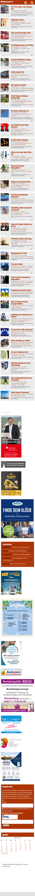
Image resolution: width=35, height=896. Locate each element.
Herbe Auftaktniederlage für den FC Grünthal (21, 379)
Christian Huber (16, 10)
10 (16, 845)
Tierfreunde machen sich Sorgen (21, 238)
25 (20, 849)
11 (32, 249)
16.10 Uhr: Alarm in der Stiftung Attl (21, 7)
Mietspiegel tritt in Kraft (19, 253)
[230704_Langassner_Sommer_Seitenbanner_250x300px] (11, 571)
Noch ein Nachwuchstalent (17, 564)
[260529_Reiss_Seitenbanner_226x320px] (11, 753)
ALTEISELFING (20, 37)
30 (11, 851)
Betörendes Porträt (17, 19)
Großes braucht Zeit (17, 72)
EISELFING (30, 293)
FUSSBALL (22, 321)
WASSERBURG (14, 50)
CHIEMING (21, 102)
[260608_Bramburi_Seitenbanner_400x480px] (17, 599)
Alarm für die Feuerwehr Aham (21, 32)
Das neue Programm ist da (19, 352)
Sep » (6, 853)
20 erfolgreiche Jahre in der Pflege (22, 45)
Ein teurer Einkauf (17, 264)
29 (6, 851)
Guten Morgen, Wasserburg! (20, 392)
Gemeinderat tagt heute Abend (21, 290)
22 (6, 849)
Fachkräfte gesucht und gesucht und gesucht (21, 208)
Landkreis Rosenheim (24, 75)
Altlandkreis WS (23, 23)
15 (6, 847)
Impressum (19, 864)
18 (20, 847)
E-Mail (4, 802)
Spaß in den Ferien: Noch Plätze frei (21, 153)
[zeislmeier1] (11, 670)
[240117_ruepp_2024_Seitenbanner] (11, 472)
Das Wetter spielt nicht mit (20, 110)
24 (16, 849)
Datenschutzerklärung (17, 808)
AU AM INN (23, 231)
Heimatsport (26, 320)
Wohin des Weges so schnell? (20, 340)
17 (16, 847)
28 (2, 851)
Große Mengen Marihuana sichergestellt (19, 96)
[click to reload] (10, 817)
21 (2, 849)
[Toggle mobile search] (32, 2)
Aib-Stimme (22, 63)
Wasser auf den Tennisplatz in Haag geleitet (20, 278)
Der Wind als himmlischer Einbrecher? (19, 195)
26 (25, 849)
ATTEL (30, 12)
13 (30, 845)
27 (30, 849)
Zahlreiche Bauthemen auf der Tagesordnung (21, 364)
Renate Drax (15, 21)
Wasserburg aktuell (21, 395)
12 (25, 845)
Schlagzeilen (22, 12)
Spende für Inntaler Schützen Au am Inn (21, 225)
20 (30, 847)
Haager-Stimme (22, 144)
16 (11, 847)
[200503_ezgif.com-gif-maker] (11, 642)
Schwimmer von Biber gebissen (21, 547)
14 (2, 847)
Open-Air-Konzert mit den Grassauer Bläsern (19, 302)
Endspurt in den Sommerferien (21, 181)
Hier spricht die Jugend (18, 85)
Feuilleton (13, 307)
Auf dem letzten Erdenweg (19, 139)
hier (3, 800)
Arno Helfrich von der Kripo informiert (20, 125)
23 (11, 849)
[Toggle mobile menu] (25, 2)
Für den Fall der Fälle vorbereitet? (22, 329)
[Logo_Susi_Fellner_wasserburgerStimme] (11, 716)
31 (16, 851)
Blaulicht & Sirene (24, 101)
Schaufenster (23, 48)
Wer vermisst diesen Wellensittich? (17, 166)
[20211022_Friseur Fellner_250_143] (11, 738)
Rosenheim (30, 256)
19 (25, 847)
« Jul (2, 853)
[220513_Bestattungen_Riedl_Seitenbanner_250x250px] (17, 680)
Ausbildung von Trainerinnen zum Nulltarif (22, 315)
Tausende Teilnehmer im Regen (21, 59)
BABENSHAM (14, 369)
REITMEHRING (14, 243)
